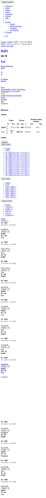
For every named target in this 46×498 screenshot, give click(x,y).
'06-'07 (4, 231)
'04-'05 (4, 308)
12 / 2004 (17, 165)
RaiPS (9, 209)
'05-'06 (4, 270)
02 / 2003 (17, 169)
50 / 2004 (17, 163)
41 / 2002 (17, 171)
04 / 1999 (17, 173)
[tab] (23, 233)
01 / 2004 (17, 167)
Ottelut (7, 10)
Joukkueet (9, 14)
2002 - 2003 (10, 189)
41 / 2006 (17, 155)
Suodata (4, 142)
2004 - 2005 (10, 193)
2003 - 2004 (10, 191)
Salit (6, 18)
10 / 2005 (17, 161)
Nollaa (3, 219)
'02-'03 (4, 430)
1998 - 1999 (10, 187)
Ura (8, 213)
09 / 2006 (17, 157)
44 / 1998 (17, 175)
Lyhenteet (13, 28)
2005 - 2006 (10, 195)
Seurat (7, 12)
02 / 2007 (17, 152)
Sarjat (7, 8)
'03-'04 (4, 347)
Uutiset (12, 24)
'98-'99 (4, 469)
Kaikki (7, 148)
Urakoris (9, 215)
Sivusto (8, 22)
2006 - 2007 (10, 197)
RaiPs (8, 211)
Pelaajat (8, 16)
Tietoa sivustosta (15, 26)
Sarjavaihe (10, 46)
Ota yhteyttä (14, 30)
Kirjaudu (8, 32)
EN (6, 36)
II (8, 231)
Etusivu (3, 42)
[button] (23, 368)
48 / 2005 (17, 159)
